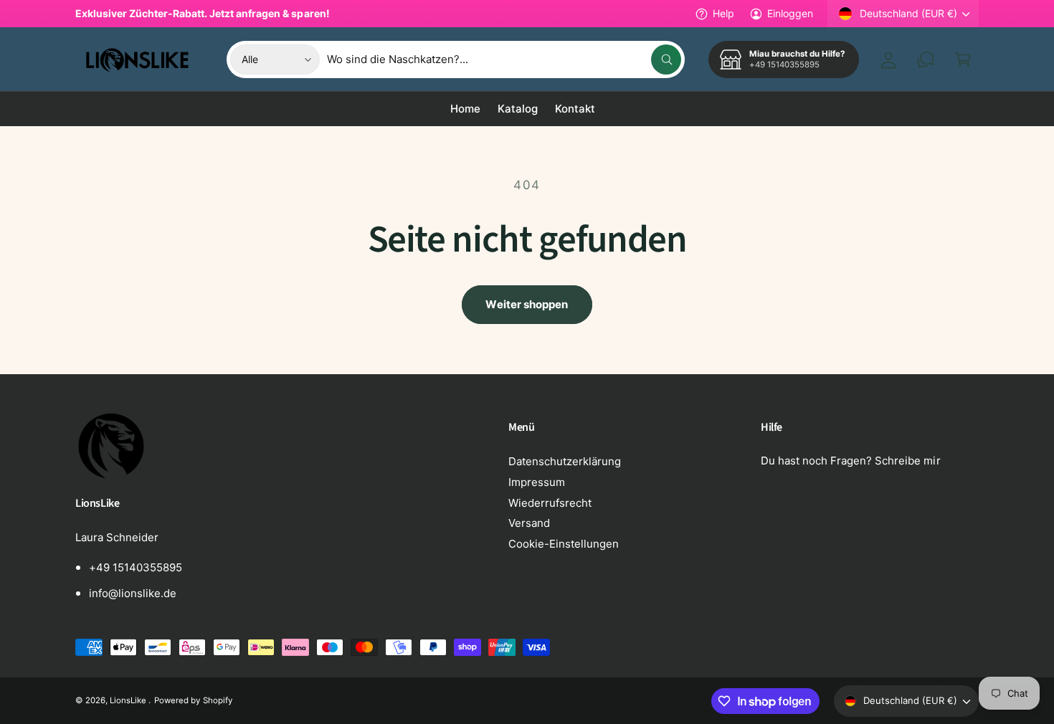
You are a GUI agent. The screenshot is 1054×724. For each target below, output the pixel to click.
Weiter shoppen (526, 304)
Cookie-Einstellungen (563, 544)
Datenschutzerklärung (564, 461)
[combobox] (504, 59)
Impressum (536, 482)
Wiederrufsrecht (550, 503)
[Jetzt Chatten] (925, 59)
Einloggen (790, 13)
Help (723, 13)
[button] (963, 59)
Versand (529, 523)
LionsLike (129, 700)
